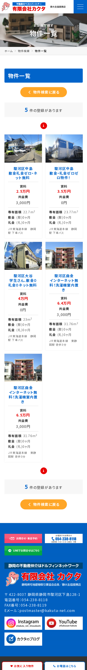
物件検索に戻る (46, 92)
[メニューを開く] (80, 6)
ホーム (8, 51)
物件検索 (24, 51)
